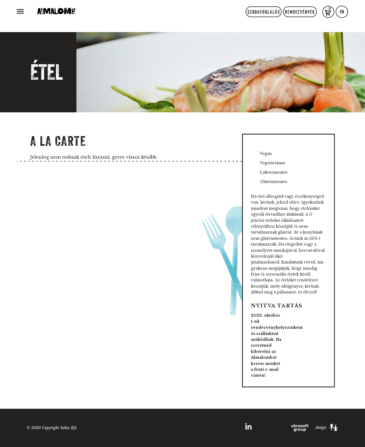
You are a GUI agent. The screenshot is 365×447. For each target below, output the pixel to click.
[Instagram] (119, 428)
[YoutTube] (229, 428)
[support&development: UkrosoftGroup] (300, 427)
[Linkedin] (248, 428)
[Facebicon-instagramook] (137, 428)
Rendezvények (300, 12)
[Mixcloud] (211, 428)
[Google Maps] (174, 428)
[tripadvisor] (156, 428)
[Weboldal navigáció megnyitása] (20, 11)
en (342, 12)
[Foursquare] (193, 428)
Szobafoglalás (263, 12)
